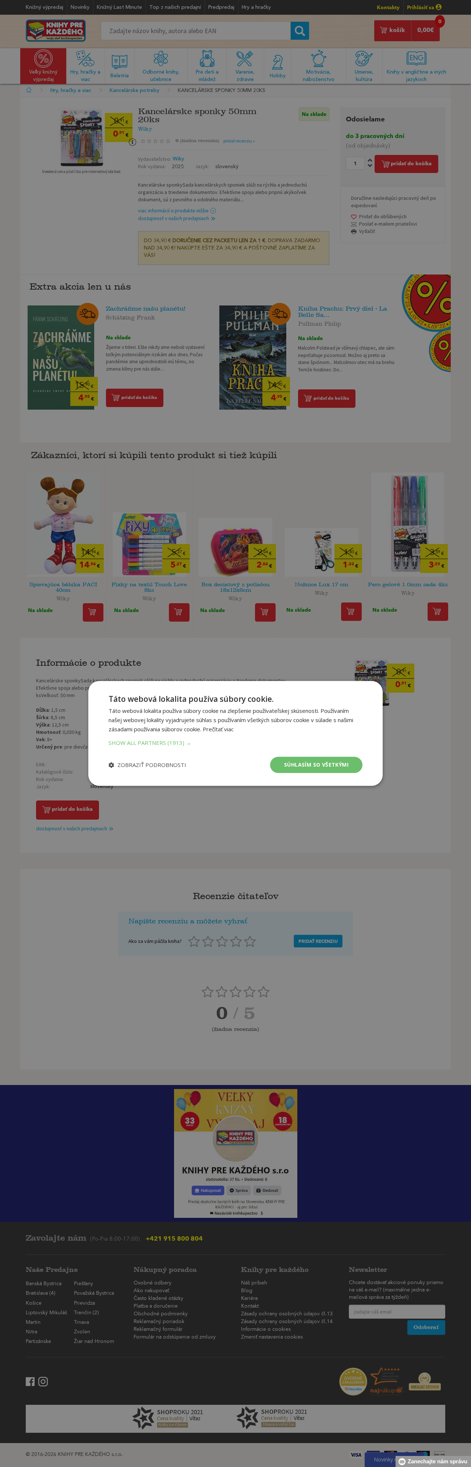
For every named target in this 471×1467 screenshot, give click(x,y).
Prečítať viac (218, 729)
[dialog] (235, 733)
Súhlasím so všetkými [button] (316, 764)
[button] (235, 742)
